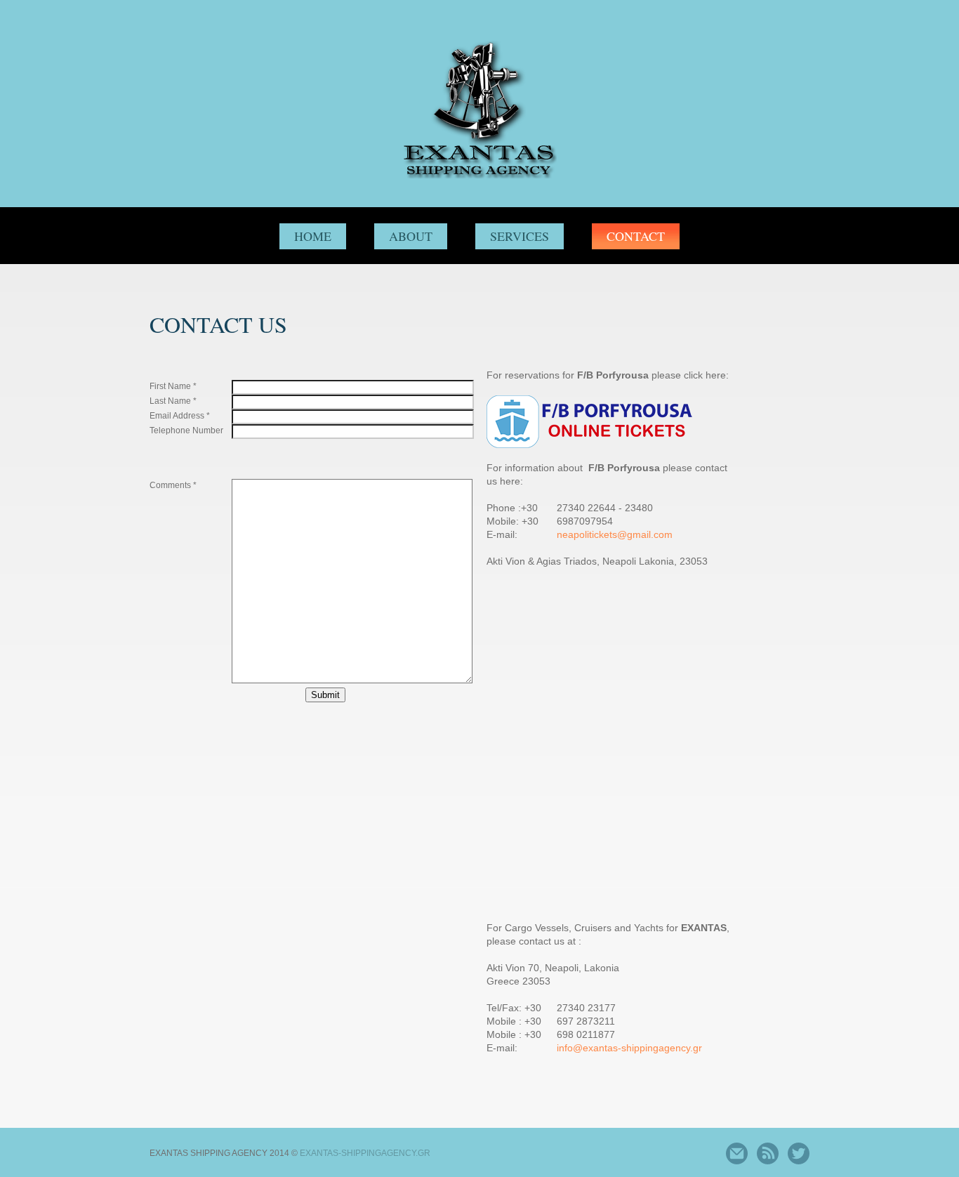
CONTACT (636, 236)
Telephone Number (186, 430)
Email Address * (180, 416)
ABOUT (410, 236)
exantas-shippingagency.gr (365, 1153)
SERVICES (519, 236)
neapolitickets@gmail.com (615, 534)
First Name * (173, 386)
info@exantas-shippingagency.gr (629, 1047)
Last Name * (173, 401)
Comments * (173, 485)
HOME (312, 236)
